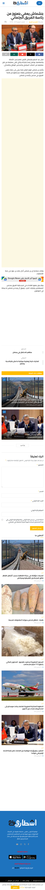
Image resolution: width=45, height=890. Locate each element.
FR (39, 3)
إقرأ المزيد (22, 445)
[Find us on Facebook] (28, 844)
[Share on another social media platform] (6, 54)
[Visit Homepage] (20, 3)
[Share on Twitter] (31, 54)
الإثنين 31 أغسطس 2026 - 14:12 (33, 437)
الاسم (40, 491)
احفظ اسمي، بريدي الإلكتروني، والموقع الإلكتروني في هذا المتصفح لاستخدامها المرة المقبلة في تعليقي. (24, 521)
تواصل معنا (26, 880)
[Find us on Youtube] (17, 844)
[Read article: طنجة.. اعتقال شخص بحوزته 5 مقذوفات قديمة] (22, 599)
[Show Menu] (4, 3)
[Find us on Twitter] (25, 844)
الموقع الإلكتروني (37, 510)
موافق (15, 887)
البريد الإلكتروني (37, 501)
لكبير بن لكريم (33, 22)
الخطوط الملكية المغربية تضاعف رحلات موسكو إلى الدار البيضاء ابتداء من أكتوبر (24, 707)
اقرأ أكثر (22, 887)
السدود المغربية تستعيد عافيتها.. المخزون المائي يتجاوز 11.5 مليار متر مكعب (24, 663)
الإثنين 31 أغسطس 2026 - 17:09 (33, 405)
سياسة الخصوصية (38, 880)
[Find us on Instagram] (21, 844)
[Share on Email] (22, 54)
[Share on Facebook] (39, 54)
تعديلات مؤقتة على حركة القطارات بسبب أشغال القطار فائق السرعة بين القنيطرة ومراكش (24, 401)
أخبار (4, 380)
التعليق (40, 465)
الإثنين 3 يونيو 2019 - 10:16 (17, 22)
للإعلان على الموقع (13, 880)
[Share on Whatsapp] (14, 54)
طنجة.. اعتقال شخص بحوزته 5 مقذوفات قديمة (25, 620)
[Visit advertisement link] (22, 279)
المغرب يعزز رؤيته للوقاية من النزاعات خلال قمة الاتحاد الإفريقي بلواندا (25, 433)
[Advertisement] (22, 172)
